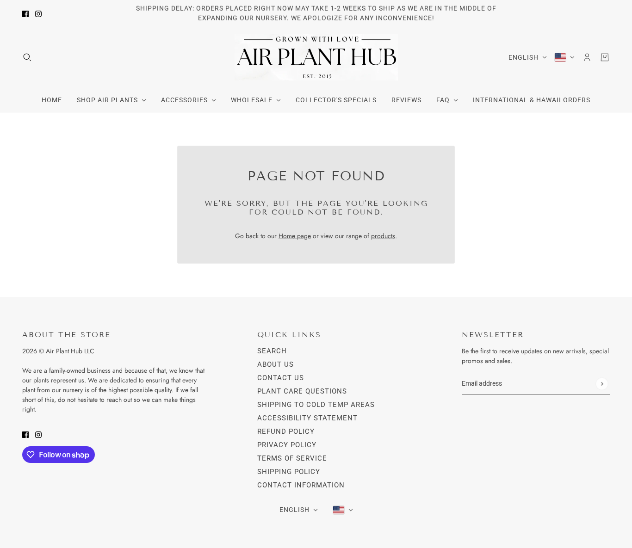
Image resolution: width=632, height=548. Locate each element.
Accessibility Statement (307, 418)
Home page (295, 235)
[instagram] (38, 13)
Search (272, 351)
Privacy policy (286, 445)
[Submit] (601, 383)
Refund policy (286, 431)
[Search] (27, 57)
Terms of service (292, 458)
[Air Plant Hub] (316, 57)
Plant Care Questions (302, 391)
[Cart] (605, 57)
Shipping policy (288, 472)
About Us (275, 364)
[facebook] (25, 13)
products (383, 235)
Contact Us (280, 378)
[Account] (587, 57)
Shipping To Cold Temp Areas (316, 404)
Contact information (301, 485)
